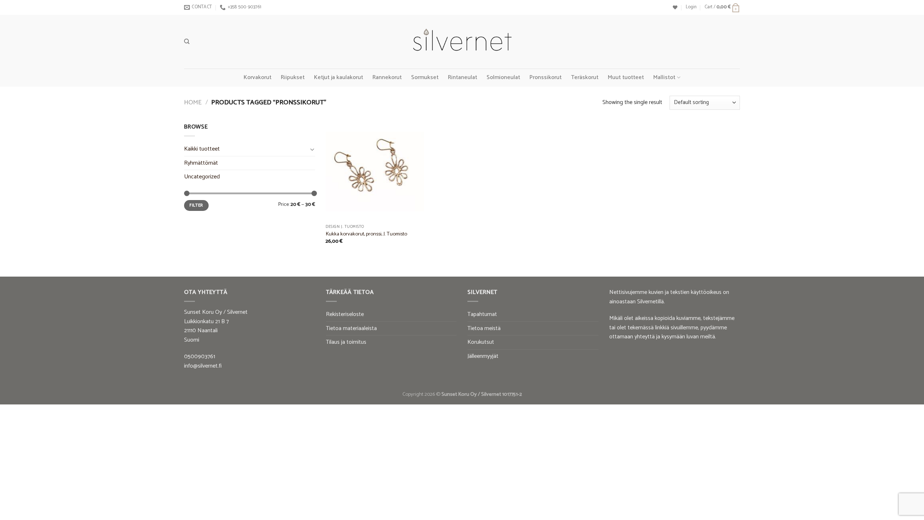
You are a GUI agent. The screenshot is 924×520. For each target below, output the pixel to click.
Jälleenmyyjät (482, 356)
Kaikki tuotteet (202, 149)
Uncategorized (202, 177)
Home (193, 102)
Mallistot (664, 77)
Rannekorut (387, 77)
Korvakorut (257, 77)
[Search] (186, 41)
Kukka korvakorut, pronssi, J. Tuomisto (366, 234)
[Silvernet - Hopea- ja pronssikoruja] (462, 42)
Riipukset (293, 77)
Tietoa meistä (484, 328)
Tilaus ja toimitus (346, 342)
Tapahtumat (482, 314)
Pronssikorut (545, 77)
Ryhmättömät (201, 163)
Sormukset (425, 77)
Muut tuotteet (626, 77)
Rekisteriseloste (345, 314)
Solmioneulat (503, 77)
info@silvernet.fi (203, 366)
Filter (196, 205)
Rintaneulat (462, 77)
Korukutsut (480, 342)
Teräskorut (584, 77)
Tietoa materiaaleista (351, 328)
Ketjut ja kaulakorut (338, 77)
